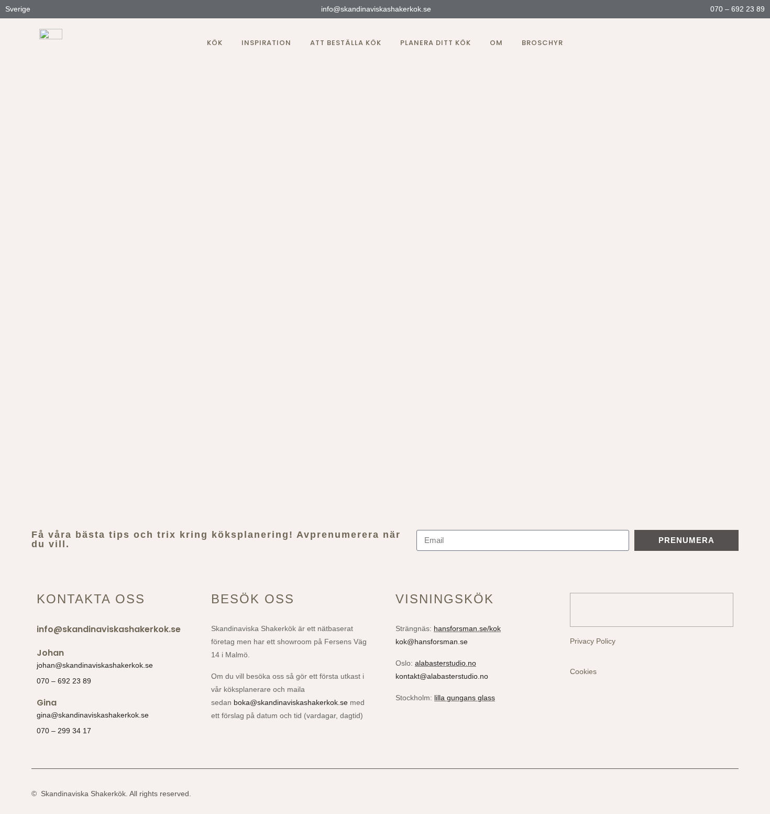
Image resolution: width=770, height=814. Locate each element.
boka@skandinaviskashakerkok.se (291, 702)
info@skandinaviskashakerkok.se (375, 9)
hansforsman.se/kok (467, 628)
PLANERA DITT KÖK (435, 43)
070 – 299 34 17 (64, 730)
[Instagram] (689, 43)
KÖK (215, 43)
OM (496, 43)
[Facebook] (707, 43)
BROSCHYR (542, 43)
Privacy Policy (592, 641)
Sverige (18, 9)
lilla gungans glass (464, 697)
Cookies (583, 671)
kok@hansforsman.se (431, 641)
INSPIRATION (266, 43)
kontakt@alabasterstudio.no (441, 676)
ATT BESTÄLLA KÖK (345, 43)
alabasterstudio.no (445, 663)
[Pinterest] (726, 43)
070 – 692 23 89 (736, 9)
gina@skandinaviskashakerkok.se (93, 715)
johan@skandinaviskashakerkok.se (95, 665)
